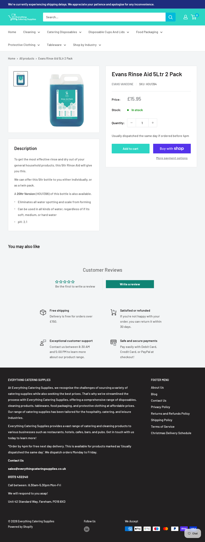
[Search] (171, 17)
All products (26, 58)
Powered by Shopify (20, 526)
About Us (157, 387)
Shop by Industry (85, 45)
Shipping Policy (161, 420)
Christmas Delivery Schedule (171, 433)
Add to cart (130, 148)
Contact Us (158, 400)
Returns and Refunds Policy (170, 413)
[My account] (186, 17)
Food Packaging (147, 32)
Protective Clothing (21, 45)
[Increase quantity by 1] (153, 123)
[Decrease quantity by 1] (131, 123)
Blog (154, 394)
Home (12, 32)
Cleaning (29, 32)
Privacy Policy (160, 407)
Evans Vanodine (122, 84)
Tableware (54, 45)
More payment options (172, 158)
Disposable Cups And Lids (106, 32)
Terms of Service (163, 426)
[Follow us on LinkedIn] (86, 529)
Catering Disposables (62, 32)
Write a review (130, 284)
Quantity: (118, 123)
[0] (193, 17)
